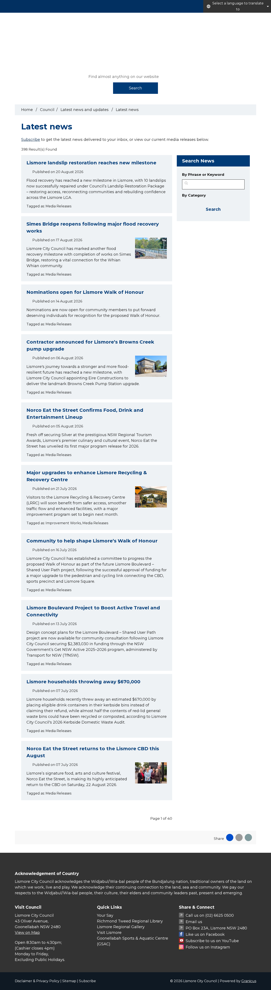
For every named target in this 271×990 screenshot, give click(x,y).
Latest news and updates (85, 109)
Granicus (248, 981)
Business (200, 17)
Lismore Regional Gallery (121, 927)
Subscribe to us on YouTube (212, 941)
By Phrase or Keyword (203, 174)
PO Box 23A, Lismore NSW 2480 (216, 928)
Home (27, 109)
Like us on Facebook (205, 934)
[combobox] (237, 6)
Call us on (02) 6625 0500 (210, 915)
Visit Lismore (109, 932)
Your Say (105, 915)
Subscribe (30, 139)
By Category (194, 195)
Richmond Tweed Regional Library (130, 921)
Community (178, 17)
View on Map (27, 932)
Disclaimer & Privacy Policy (37, 981)
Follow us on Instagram (208, 947)
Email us (194, 921)
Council (263, 17)
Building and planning (232, 17)
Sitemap (69, 981)
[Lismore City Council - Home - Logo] (38, 38)
